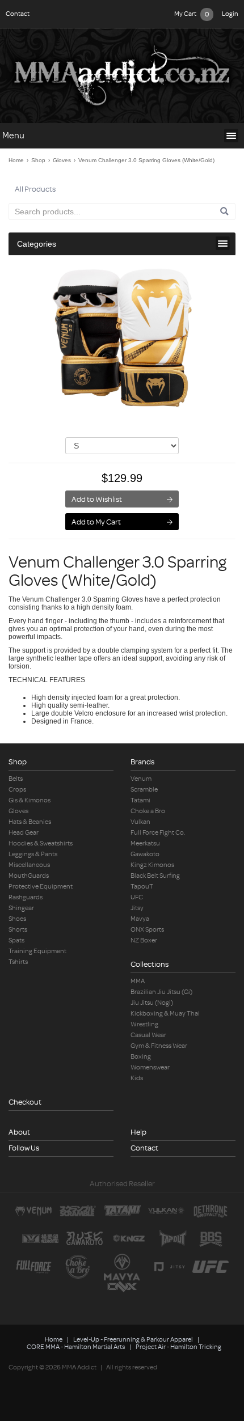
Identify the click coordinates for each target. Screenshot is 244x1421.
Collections (150, 964)
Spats (16, 940)
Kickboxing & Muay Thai (165, 1013)
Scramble (144, 789)
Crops (17, 789)
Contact (18, 14)
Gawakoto (145, 854)
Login (230, 14)
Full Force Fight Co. (158, 832)
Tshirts (18, 962)
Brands (142, 762)
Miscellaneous (29, 865)
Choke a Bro (148, 811)
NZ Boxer (144, 940)
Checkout (25, 1102)
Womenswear (150, 1067)
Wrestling (144, 1024)
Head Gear (24, 832)
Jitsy (137, 908)
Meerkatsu (145, 843)
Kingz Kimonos (152, 865)
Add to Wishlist (96, 499)
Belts (16, 779)
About (19, 1132)
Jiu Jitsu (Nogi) (152, 1002)
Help (138, 1132)
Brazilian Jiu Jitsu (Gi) (161, 992)
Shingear (21, 908)
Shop (38, 160)
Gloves (62, 160)
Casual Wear (148, 1035)
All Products (35, 189)
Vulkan (140, 822)
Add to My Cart (96, 522)
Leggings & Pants (33, 854)
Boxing (141, 1056)
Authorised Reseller (122, 1183)
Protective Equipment (41, 886)
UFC (137, 897)
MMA (138, 981)
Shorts (18, 929)
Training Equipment (37, 951)
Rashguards (26, 897)
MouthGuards (29, 875)
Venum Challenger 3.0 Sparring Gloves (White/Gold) (146, 160)
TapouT (142, 886)
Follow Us (24, 1148)
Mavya (140, 919)
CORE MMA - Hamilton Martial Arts (76, 1347)
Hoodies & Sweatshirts (41, 843)
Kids (137, 1078)
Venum (141, 779)
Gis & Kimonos (30, 800)
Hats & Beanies (30, 822)
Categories (36, 243)
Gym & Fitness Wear (159, 1046)
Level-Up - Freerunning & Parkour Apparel (133, 1339)
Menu (13, 136)
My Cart (191, 14)
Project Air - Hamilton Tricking (178, 1347)
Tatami (140, 800)
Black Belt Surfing (155, 875)
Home (16, 160)
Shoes (17, 919)
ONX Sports (147, 929)
